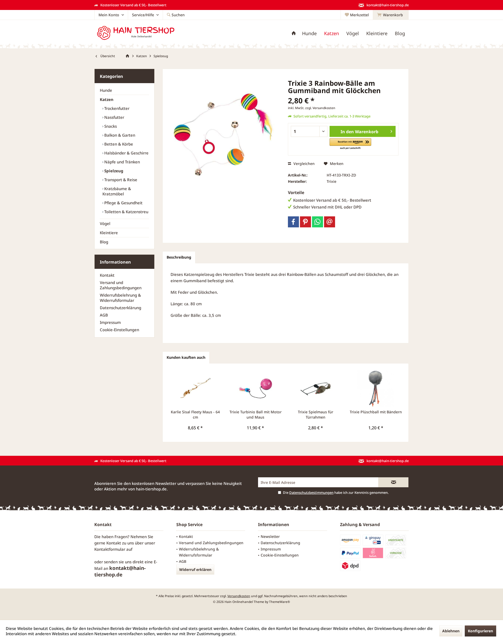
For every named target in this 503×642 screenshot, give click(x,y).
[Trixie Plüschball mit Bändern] (376, 388)
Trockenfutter (116, 108)
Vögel (105, 223)
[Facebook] (293, 221)
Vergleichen (303, 163)
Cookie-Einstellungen (119, 329)
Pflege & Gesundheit (123, 202)
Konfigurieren (480, 630)
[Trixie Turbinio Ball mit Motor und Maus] (255, 388)
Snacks (110, 126)
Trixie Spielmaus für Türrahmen (315, 414)
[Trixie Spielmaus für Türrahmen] (315, 388)
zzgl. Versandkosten (320, 108)
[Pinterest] (305, 221)
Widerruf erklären (195, 569)
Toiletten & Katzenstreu (125, 211)
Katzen (106, 99)
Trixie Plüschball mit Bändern (376, 411)
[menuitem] (391, 15)
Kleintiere (109, 232)
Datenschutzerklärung (120, 307)
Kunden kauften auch (186, 357)
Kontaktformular (109, 549)
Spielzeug (113, 170)
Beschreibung (179, 257)
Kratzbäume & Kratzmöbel (116, 191)
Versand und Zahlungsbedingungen (120, 285)
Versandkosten (238, 596)
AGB (104, 315)
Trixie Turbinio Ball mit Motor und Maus (255, 414)
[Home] (293, 33)
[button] (350, 144)
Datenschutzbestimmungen (311, 492)
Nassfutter (113, 117)
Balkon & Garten (119, 135)
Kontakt (107, 275)
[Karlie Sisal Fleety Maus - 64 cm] (195, 388)
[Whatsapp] (317, 221)
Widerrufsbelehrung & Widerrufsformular (120, 297)
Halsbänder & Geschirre (126, 153)
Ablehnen (451, 630)
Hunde (106, 90)
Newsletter (270, 536)
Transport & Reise (120, 179)
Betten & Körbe (118, 144)
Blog (104, 241)
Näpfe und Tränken (121, 161)
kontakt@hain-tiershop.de (120, 571)
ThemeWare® (279, 602)
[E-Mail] (329, 221)
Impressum (110, 322)
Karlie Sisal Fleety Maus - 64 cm (195, 414)
